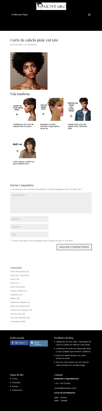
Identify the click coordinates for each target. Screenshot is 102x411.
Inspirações (14, 294)
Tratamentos (17, 390)
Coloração (16, 382)
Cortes (14, 378)
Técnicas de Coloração (19, 310)
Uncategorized (16, 321)
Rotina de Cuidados (18, 306)
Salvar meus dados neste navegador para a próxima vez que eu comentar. (43, 240)
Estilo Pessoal (15, 287)
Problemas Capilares (18, 302)
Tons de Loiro (16, 314)
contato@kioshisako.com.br (65, 388)
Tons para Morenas (18, 317)
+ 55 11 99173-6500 (62, 383)
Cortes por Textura (18, 275)
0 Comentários (31, 44)
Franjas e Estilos (16, 291)
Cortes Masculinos (17, 271)
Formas (15, 386)
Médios (13, 298)
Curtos (13, 279)
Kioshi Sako (18, 44)
